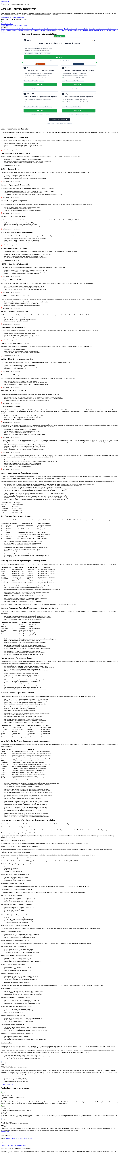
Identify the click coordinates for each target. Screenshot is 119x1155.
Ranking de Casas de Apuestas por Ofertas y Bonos (78, 29)
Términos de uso (11, 1145)
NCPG (30, 1138)
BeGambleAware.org (68, 123)
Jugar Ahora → (59, 57)
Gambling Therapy (9, 1138)
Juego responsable (21, 1145)
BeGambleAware (21, 1138)
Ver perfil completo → (7, 1084)
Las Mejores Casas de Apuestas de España (31, 29)
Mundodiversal (5, 1)
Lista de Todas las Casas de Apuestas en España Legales (71, 30)
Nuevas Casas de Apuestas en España (22, 30)
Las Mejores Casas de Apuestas (10, 29)
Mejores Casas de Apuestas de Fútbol (44, 30)
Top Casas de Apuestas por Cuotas (53, 29)
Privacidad (4, 1145)
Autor (2, 3)
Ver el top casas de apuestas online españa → (13, 17)
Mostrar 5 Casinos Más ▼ (59, 119)
